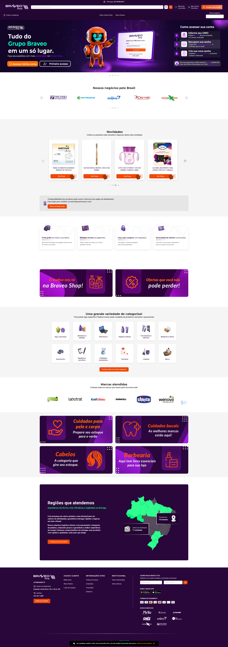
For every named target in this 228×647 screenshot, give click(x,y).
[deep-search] (166, 7)
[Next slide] (118, 75)
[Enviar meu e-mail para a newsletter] (185, 582)
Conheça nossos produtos (58, 542)
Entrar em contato (42, 601)
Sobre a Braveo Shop (106, 15)
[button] (97, 7)
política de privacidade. (144, 643)
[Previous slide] (110, 75)
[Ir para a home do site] (17, 7)
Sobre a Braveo (120, 15)
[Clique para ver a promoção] (114, 46)
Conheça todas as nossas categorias (114, 369)
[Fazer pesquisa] (171, 7)
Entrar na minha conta (57, 206)
